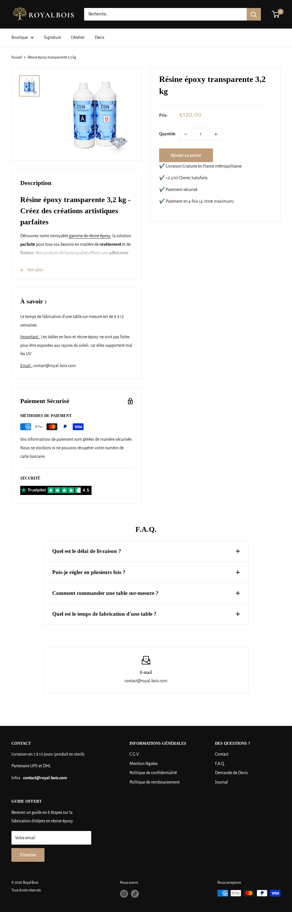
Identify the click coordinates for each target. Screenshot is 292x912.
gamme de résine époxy (89, 235)
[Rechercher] (254, 14)
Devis (99, 37)
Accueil (16, 57)
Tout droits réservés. (26, 890)
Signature (52, 37)
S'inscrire (28, 855)
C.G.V (134, 754)
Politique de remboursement (154, 782)
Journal (221, 782)
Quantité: (167, 134)
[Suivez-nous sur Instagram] (124, 894)
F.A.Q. (220, 763)
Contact (221, 754)
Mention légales (143, 763)
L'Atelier (78, 37)
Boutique (19, 37)
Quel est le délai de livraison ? (86, 551)
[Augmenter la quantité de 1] (216, 134)
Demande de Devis (231, 772)
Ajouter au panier (186, 155)
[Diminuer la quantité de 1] (186, 134)
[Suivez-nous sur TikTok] (135, 894)
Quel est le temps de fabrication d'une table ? (104, 614)
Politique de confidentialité (153, 772)
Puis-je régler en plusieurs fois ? (88, 572)
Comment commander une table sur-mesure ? (105, 593)
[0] (275, 14)
